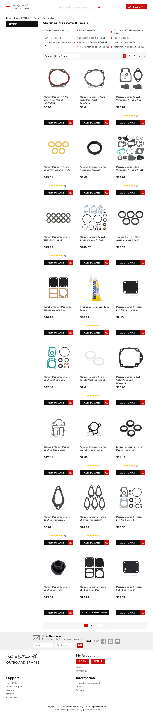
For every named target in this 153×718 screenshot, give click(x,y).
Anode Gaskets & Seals (57, 30)
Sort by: (48, 56)
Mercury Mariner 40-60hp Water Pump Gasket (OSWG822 (56, 100)
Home (8, 18)
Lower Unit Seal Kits (124, 42)
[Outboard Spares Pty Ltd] (21, 4)
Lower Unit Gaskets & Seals (93, 42)
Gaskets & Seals (48, 18)
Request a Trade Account (88, 683)
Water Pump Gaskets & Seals (129, 47)
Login (82, 661)
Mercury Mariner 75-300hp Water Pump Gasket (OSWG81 (92, 100)
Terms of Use (59, 709)
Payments (80, 690)
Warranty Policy (92, 709)
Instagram (110, 641)
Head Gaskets (121, 38)
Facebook (103, 641)
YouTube (117, 641)
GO (80, 645)
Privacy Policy (75, 709)
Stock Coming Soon (95, 612)
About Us (80, 686)
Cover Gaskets (53, 38)
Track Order (12, 683)
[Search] (98, 6)
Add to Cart (56, 122)
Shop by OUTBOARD (22, 18)
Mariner (36, 18)
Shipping (10, 690)
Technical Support (14, 686)
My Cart (79, 667)
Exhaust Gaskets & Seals (92, 38)
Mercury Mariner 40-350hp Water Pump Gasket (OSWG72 (129, 380)
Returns (10, 694)
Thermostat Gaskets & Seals (94, 47)
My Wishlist (81, 671)
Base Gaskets (87, 30)
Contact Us (11, 697)
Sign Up (98, 661)
